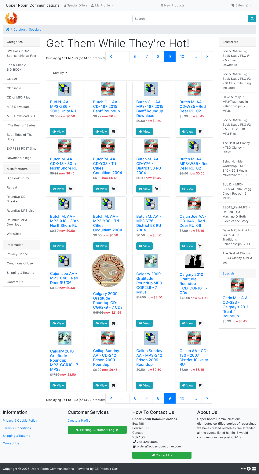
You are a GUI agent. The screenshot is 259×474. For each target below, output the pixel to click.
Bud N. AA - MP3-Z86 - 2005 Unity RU (63, 106)
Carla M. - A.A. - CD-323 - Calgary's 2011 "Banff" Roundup (237, 307)
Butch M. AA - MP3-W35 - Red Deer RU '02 (194, 163)
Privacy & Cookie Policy (20, 420)
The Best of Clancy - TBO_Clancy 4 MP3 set (237, 257)
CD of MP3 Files (18, 97)
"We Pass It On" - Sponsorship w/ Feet (21, 53)
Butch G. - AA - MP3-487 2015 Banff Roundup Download (149, 109)
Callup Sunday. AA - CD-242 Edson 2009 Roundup (106, 358)
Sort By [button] (59, 73)
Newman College (19, 158)
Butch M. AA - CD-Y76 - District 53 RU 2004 (148, 166)
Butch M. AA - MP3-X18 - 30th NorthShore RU (64, 221)
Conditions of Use (20, 263)
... (123, 56)
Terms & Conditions (17, 428)
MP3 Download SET (21, 116)
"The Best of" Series (21, 125)
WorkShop (14, 234)
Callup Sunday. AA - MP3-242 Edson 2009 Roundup (149, 358)
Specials (35, 29)
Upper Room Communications (32, 5)
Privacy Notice (17, 254)
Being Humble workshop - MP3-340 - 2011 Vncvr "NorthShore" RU (235, 168)
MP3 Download (18, 107)
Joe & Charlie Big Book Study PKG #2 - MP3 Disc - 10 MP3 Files (237, 127)
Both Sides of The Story (19, 137)
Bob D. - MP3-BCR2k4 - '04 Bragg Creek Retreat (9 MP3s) (237, 191)
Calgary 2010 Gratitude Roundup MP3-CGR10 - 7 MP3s (64, 360)
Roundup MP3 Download (17, 222)
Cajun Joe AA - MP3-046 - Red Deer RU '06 (64, 278)
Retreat (12, 187)
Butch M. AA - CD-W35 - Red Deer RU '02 (193, 106)
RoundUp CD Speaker (16, 199)
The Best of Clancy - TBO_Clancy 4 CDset (236, 147)
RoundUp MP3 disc (20, 210)
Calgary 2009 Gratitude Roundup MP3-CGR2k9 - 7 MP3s (150, 283)
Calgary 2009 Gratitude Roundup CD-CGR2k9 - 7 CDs (107, 300)
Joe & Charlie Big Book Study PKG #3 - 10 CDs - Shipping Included (237, 81)
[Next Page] (207, 56)
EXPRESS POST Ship (21, 148)
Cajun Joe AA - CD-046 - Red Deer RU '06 (193, 221)
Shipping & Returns (20, 272)
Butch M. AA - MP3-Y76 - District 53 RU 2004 (148, 223)
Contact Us (15, 282)
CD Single (14, 88)
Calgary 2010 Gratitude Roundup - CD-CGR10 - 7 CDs (194, 283)
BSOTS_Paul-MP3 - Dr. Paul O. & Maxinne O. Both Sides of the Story (236, 214)
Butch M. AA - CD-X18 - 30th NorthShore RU (64, 163)
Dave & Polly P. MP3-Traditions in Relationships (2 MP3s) (235, 104)
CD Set (12, 79)
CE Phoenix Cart (107, 469)
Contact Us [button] (163, 455)
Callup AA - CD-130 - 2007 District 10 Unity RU (194, 358)
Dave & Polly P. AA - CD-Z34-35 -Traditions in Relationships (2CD (237, 237)
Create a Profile (79, 420)
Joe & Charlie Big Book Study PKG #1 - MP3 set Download (236, 58)
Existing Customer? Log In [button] (98, 430)
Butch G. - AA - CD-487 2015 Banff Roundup (106, 106)
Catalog (19, 29)
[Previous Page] (111, 56)
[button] (102, 5)
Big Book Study (18, 178)
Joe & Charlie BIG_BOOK (16, 67)
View (60, 131)
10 (182, 56)
